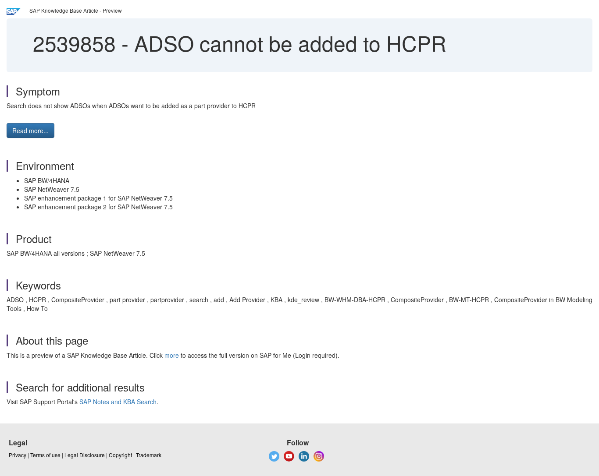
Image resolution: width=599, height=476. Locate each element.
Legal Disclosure (84, 454)
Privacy (17, 454)
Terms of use (45, 454)
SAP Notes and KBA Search (118, 401)
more (171, 355)
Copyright (120, 454)
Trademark (148, 454)
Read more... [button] (30, 130)
